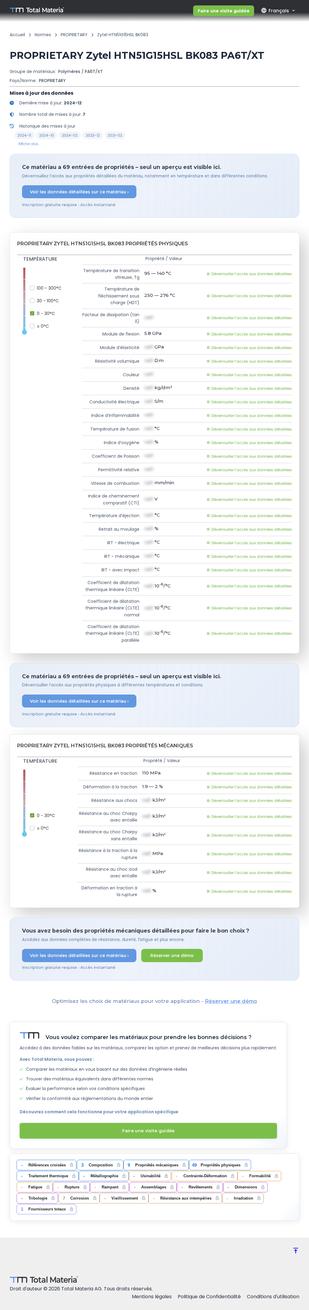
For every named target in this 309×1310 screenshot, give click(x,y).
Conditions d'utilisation (273, 1296)
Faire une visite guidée (224, 10)
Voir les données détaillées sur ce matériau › (79, 192)
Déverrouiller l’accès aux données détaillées (252, 273)
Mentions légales (152, 1296)
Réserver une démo (172, 955)
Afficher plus (28, 144)
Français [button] (275, 10)
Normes (43, 35)
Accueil (17, 35)
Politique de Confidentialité (209, 1296)
